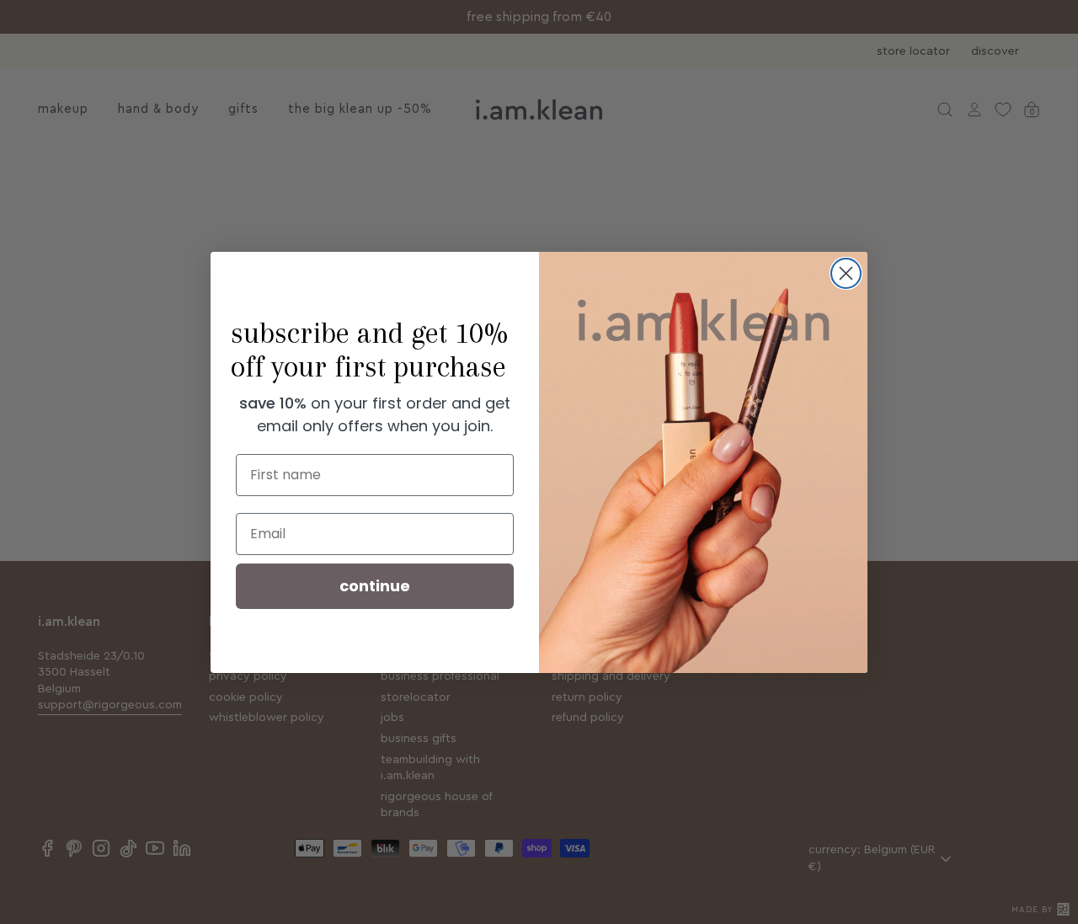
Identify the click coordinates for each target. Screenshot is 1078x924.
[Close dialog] (846, 273)
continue (374, 585)
